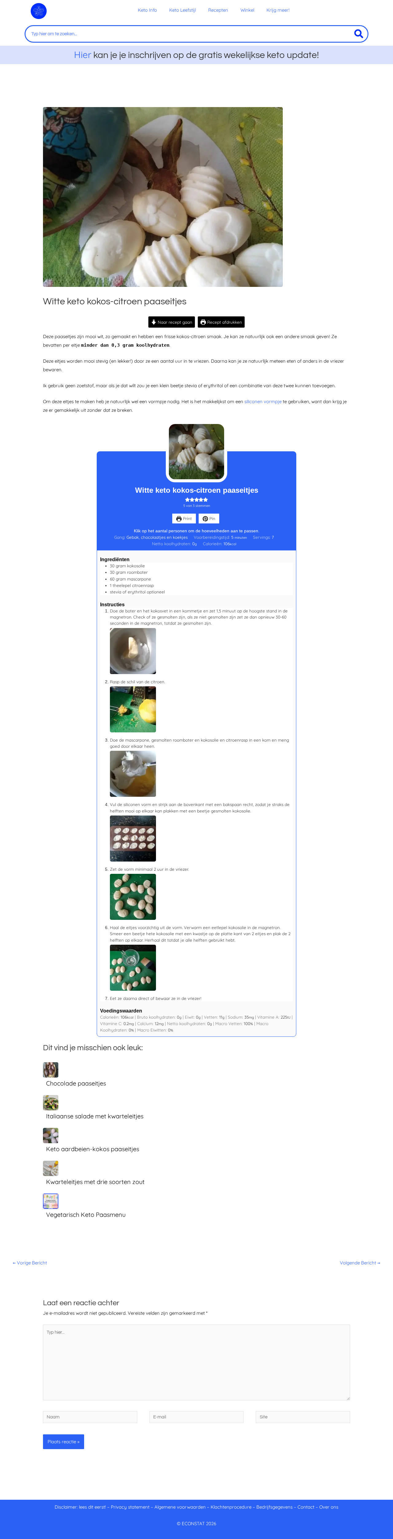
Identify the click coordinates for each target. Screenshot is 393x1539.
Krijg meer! (278, 10)
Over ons (328, 1507)
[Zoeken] (359, 34)
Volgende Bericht (360, 1263)
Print (187, 518)
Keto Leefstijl (182, 10)
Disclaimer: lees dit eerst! (80, 1507)
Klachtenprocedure (231, 1507)
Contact (306, 1507)
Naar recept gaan (174, 322)
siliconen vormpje (263, 401)
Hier (82, 54)
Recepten (218, 10)
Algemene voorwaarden (180, 1507)
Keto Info (147, 10)
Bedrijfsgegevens (275, 1507)
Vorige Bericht (30, 1263)
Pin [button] (211, 518)
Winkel (247, 10)
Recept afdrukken (224, 322)
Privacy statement (130, 1507)
